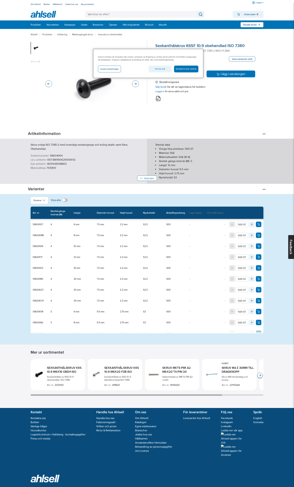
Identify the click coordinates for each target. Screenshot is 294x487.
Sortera (37, 200)
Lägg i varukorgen (233, 74)
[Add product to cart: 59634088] (258, 235)
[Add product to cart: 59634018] (258, 311)
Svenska (258, 422)
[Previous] (48, 83)
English (257, 418)
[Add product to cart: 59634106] (258, 246)
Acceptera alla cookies (186, 69)
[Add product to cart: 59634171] (258, 257)
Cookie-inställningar (109, 69)
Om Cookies (142, 450)
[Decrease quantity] (232, 224)
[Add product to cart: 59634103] (258, 268)
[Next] (135, 83)
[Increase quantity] (252, 224)
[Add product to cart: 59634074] (258, 300)
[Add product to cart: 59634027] (258, 289)
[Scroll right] (260, 375)
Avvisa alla (160, 69)
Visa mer (149, 178)
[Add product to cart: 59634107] (258, 224)
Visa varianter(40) (242, 59)
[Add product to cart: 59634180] (258, 279)
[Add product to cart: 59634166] (258, 322)
